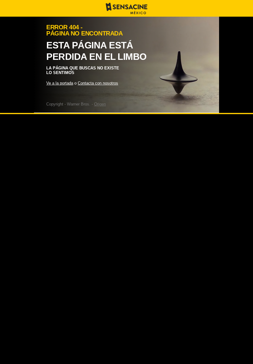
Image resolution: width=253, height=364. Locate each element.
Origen (100, 104)
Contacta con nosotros (98, 83)
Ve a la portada (59, 83)
